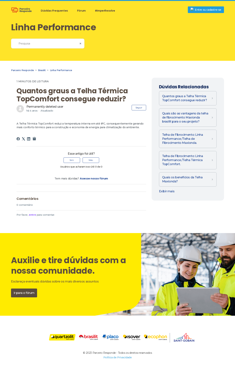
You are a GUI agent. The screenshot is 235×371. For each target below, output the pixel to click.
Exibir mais (167, 191)
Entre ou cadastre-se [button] (208, 9)
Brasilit (42, 70)
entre (32, 214)
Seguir (138, 107)
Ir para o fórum (24, 293)
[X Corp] (23, 139)
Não (91, 160)
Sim (72, 160)
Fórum (81, 10)
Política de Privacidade (117, 357)
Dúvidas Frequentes (54, 10)
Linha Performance (61, 70)
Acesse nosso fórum (94, 178)
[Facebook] (18, 139)
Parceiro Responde (22, 70)
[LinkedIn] (28, 139)
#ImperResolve (105, 10)
